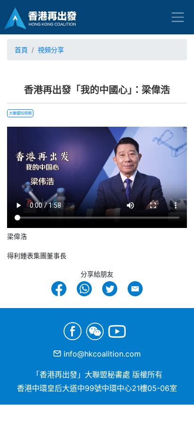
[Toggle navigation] (177, 17)
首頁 (21, 50)
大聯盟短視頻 (20, 113)
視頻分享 (51, 50)
